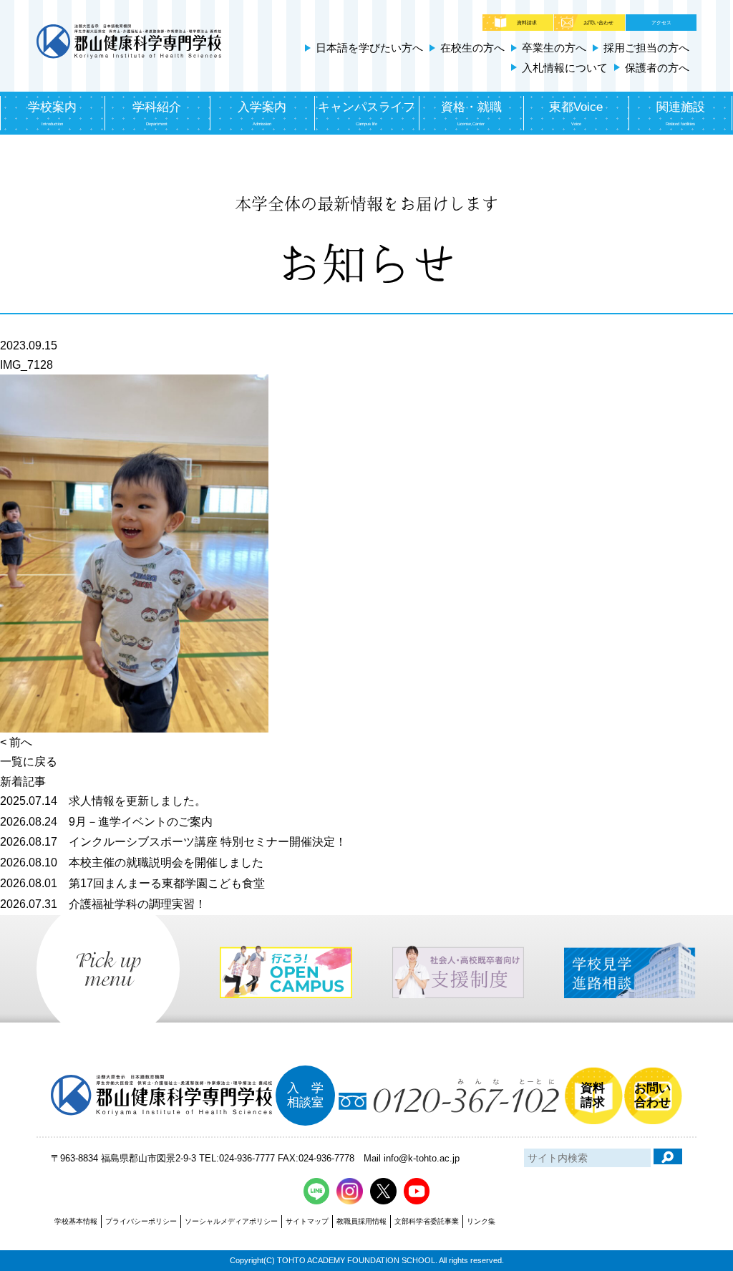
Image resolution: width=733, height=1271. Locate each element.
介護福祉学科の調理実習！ (103, 904)
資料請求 (527, 22)
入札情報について (565, 68)
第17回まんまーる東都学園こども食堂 (132, 883)
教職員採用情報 (361, 1221)
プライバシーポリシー (141, 1221)
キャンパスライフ (366, 113)
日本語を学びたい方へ (369, 48)
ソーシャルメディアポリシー (231, 1221)
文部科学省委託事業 (426, 1221)
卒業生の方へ (554, 48)
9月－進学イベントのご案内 (106, 822)
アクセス (661, 22)
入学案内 (262, 113)
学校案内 (52, 113)
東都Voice (576, 113)
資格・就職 (471, 113)
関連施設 (680, 113)
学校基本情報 (75, 1221)
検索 (668, 1156)
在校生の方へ (472, 48)
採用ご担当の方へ (646, 48)
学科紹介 (156, 113)
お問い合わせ (598, 22)
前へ (20, 742)
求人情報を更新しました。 (103, 801)
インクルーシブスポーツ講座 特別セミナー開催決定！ (173, 842)
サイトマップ (307, 1221)
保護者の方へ (657, 68)
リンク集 (481, 1221)
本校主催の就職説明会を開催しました (131, 862)
